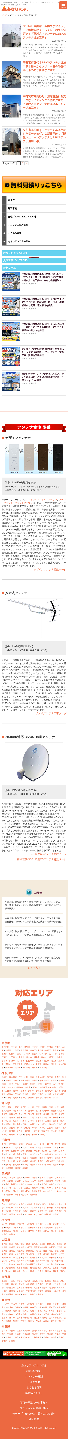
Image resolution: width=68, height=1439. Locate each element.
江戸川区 (43, 1054)
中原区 (18, 1084)
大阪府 (6, 1239)
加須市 (61, 1111)
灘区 (58, 1307)
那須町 (16, 1231)
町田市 (52, 1057)
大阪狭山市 (19, 1254)
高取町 (50, 1334)
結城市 (25, 1195)
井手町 (48, 1284)
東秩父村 (45, 1131)
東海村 (35, 1188)
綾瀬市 (10, 1094)
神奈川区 (13, 1077)
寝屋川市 (43, 1258)
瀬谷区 (35, 1080)
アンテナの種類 (34, 1376)
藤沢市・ (36, 1087)
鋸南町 (25, 1168)
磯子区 (50, 1077)
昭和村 (42, 1208)
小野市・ (18, 1314)
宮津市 (40, 1291)
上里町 (4, 1134)
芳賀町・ (39, 1231)
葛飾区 (35, 1054)
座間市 (57, 1091)
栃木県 (6, 1220)
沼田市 (40, 1211)
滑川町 (19, 1128)
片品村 (52, 1204)
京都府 (6, 1276)
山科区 (48, 1281)
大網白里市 (50, 1161)
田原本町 (26, 1334)
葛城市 (35, 1334)
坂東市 (8, 1191)
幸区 (11, 1084)
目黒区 (8, 1050)
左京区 (56, 1281)
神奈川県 (7, 1073)
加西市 (33, 1311)
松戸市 (25, 1147)
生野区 (52, 1247)
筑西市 (59, 1184)
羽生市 (38, 1114)
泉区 (47, 1080)
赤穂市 (46, 1321)
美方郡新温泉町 (55, 1318)
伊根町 (29, 1288)
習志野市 (15, 1151)
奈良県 (6, 1326)
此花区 (38, 1251)
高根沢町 (32, 1227)
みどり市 (28, 1214)
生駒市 (18, 1334)
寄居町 (12, 1134)
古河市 (57, 1181)
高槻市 (56, 1271)
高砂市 (61, 1321)
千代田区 (5, 1047)
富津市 (33, 1154)
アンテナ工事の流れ (18, 225)
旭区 (22, 1080)
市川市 (57, 1144)
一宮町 (25, 1165)
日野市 (12, 1061)
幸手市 (8, 1124)
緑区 (28, 1080)
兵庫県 (6, 1300)
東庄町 (40, 1161)
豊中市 (25, 1271)
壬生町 (61, 1231)
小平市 (4, 1061)
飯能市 (54, 1111)
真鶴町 (31, 1097)
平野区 (37, 1247)
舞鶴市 (33, 1294)
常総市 (37, 1184)
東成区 (12, 1247)
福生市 (46, 1061)
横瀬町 (12, 1131)
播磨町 (54, 1314)
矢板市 (12, 1234)
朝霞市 (40, 1117)
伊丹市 (10, 1307)
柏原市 (54, 1254)
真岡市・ (47, 1231)
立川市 (61, 1054)
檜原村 (35, 1067)
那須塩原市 (6, 1231)
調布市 (44, 1057)
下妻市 (29, 1184)
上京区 (4, 1281)
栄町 (19, 1161)
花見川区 (13, 1144)
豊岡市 (31, 1321)
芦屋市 (16, 1321)
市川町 (33, 1314)
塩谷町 (16, 1227)
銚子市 (50, 1144)
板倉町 (21, 1204)
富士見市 (39, 1121)
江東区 (57, 1047)
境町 (7, 1184)
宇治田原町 (31, 1291)
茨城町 (19, 1178)
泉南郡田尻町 (35, 1268)
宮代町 (19, 1134)
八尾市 (12, 1261)
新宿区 (27, 1047)
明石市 (61, 1314)
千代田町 (17, 1211)
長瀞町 (27, 1131)
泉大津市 (47, 1268)
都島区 (12, 1251)
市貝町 (12, 1224)
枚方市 (46, 1254)
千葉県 (6, 1140)
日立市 (16, 1191)
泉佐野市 (41, 1264)
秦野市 (16, 1091)
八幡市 (37, 1288)
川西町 (12, 1341)
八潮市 (31, 1121)
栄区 (41, 1080)
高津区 (25, 1084)
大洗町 (50, 1178)
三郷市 (48, 1121)
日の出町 (26, 1067)
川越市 (8, 1111)
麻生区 (48, 1084)
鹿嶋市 (18, 1181)
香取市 (50, 1158)
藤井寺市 (17, 1271)
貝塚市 (33, 1271)
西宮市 (23, 1321)
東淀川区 (20, 1247)
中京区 (19, 1281)
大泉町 (29, 1204)
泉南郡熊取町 (22, 1268)
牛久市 (42, 1178)
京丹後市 (56, 1284)
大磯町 (33, 1094)
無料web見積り (34, 1393)
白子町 (48, 1165)
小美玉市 (58, 1178)
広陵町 (19, 1331)
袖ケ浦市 (58, 1154)
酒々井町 (11, 1161)
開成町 (16, 1097)
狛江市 (54, 1061)
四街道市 (49, 1154)
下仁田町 (34, 1208)
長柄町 (56, 1165)
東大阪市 (30, 1254)
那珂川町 (49, 1227)
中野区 (40, 1050)
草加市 (4, 1117)
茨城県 (6, 1173)
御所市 (27, 1331)
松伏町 (42, 1134)
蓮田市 (56, 1121)
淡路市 (19, 1318)
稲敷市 (35, 1178)
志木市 (48, 1117)
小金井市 (60, 1057)
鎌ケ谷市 (17, 1154)
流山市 (44, 1151)
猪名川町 (28, 1318)
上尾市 (61, 1114)
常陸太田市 (25, 1191)
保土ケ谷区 (40, 1077)
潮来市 (27, 1178)
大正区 (29, 1247)
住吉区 (59, 1244)
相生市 (37, 1318)
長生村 (40, 1165)
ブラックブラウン (24, 503)
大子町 (44, 1184)
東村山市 (20, 1061)
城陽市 (12, 1291)
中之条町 (49, 1211)
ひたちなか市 (49, 1191)
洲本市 (12, 1318)
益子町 (54, 1231)
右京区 (27, 1281)
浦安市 (40, 1154)
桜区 (38, 1107)
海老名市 (49, 1091)
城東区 (35, 1244)
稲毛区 (21, 1144)
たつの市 (5, 1304)
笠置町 (10, 1294)
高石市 (63, 1271)
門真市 (40, 1271)
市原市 (37, 1151)
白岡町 (27, 1134)
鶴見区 (4, 1077)
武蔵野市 (5, 1057)
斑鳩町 (35, 1331)
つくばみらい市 (15, 1188)
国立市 (38, 1061)
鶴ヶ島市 (17, 1124)
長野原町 (58, 1211)
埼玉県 (6, 1103)
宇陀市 (54, 1337)
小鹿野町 (36, 1131)
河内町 (10, 1181)
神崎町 (25, 1161)
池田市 (61, 1254)
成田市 (48, 1147)
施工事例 (12, 208)
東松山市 (13, 1114)
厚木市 (23, 1091)
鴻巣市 (46, 1114)
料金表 (11, 200)
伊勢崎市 (13, 1204)
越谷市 (12, 1117)
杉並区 (48, 1050)
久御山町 (11, 1288)
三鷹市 (14, 1057)
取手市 (50, 1188)
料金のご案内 (34, 1371)
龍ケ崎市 (34, 1195)
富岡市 (33, 1211)
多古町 (33, 1161)
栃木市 (40, 1227)
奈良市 (4, 1331)
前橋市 (19, 1214)
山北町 (8, 1097)
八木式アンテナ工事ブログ (51, 713)
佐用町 (18, 1307)
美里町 (54, 1131)
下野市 (23, 1227)
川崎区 (4, 1084)
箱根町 (23, 1097)
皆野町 (19, 1131)
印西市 (10, 1158)
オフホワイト (32, 499)
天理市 (46, 1337)
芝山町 (8, 1165)
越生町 (12, 1128)
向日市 (61, 1288)
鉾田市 (10, 1195)
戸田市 (25, 1117)
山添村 (4, 1341)
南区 (32, 1077)
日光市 (23, 1231)
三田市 (21, 1304)
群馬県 (6, 1200)
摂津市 (61, 1258)
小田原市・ (44, 1087)
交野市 (4, 1261)
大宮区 (16, 1107)
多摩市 (38, 1064)
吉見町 (50, 1128)
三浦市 (8, 1091)
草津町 (18, 1208)
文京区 (35, 1047)
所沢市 (46, 1111)
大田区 (16, 1050)
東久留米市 (17, 1064)
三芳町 (59, 1124)
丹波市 (56, 1304)
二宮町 (40, 1094)
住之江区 (51, 1244)
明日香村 (43, 1331)
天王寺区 (20, 1251)
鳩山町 (57, 1128)
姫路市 (59, 1311)
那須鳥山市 (59, 1227)
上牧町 (8, 1337)
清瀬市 (8, 1064)
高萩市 (52, 1184)
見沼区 (23, 1107)
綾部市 (25, 1294)
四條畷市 (20, 1264)
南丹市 (44, 1288)
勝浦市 (29, 1151)
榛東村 (50, 1208)
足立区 (27, 1054)
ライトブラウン (49, 499)
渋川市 (25, 1208)
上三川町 (39, 1224)
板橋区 (12, 1054)
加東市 (25, 1311)
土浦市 (27, 1188)
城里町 (21, 1184)
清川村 (56, 1097)
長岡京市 (41, 1294)
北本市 (23, 1121)
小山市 (48, 1224)
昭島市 (37, 1057)
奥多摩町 (43, 1067)
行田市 (31, 1111)
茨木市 (8, 1271)
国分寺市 (30, 1061)
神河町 (44, 1318)
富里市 (25, 1158)
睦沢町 (33, 1165)
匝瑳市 (42, 1158)
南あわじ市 (42, 1311)
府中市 (29, 1057)
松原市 (38, 1254)
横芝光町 (17, 1165)
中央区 (14, 1047)
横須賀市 (11, 1087)
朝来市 (4, 1318)
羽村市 (54, 1064)
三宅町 (57, 1334)
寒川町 (25, 1094)
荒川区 (4, 1054)
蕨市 (19, 1117)
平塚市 (20, 1087)
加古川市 (17, 1311)
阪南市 (48, 1271)
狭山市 (31, 1114)
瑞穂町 (18, 1067)
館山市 (8, 1147)
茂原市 (40, 1147)
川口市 (23, 1111)
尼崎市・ (26, 1314)
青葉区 (54, 1080)
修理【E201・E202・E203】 (22, 216)
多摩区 (33, 1084)
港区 (20, 1047)
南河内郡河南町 (57, 1261)
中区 (26, 1077)
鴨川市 (8, 1154)
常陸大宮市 (36, 1191)
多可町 (52, 1311)
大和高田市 (36, 1337)
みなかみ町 (38, 1214)
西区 (20, 1077)
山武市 (57, 1158)
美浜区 (42, 1144)
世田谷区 (24, 1050)
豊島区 (56, 1050)
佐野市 (8, 1227)
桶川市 (8, 1121)
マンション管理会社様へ (34, 1408)
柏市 (22, 1151)
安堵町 (61, 1337)
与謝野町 (30, 1284)
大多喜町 (9, 1168)
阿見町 (4, 1178)
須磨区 (8, 1311)
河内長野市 (31, 1264)
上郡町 (48, 1304)
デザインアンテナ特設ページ (50, 569)
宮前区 (40, 1084)
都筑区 (61, 1080)
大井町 (56, 1094)
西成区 (59, 1247)
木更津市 (17, 1147)
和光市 (56, 1117)
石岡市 (12, 1178)
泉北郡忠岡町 (53, 1264)
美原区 (4, 1254)
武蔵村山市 (29, 1064)
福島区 (44, 1247)
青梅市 (21, 1057)
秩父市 (38, 1111)
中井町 (48, 1094)
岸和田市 (53, 1258)
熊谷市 (16, 1111)
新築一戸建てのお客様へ (34, 1402)
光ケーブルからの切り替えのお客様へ (34, 1413)
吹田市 (4, 1264)
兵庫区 (25, 1307)
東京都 (6, 1043)
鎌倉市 (28, 1087)
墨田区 (50, 1047)
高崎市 (57, 1208)
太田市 (44, 1204)
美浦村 (59, 1191)
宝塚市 (10, 1314)
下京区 (12, 1281)
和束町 (4, 1291)
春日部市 (22, 1114)
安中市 (4, 1204)
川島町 (42, 1128)
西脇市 (38, 1321)
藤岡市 (12, 1214)
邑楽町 (37, 1204)
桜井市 (52, 1331)
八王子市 (53, 1054)
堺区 (57, 1251)
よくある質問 (14, 233)
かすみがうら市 (29, 1181)
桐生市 (10, 1208)
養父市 (54, 1321)
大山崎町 (20, 1291)
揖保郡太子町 (43, 1314)
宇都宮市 (20, 1224)
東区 (62, 1251)
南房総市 (34, 1158)
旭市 (7, 1151)
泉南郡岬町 (10, 1268)
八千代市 (53, 1151)
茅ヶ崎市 (53, 1087)
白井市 (18, 1158)
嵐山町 (27, 1128)
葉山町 (18, 1094)
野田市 (33, 1147)
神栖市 (40, 1181)
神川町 (61, 1131)
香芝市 (42, 1334)
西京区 (14, 1284)
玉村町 (8, 1211)
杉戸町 (35, 1134)
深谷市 (54, 1114)
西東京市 (9, 1067)
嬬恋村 (25, 1211)
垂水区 (52, 1307)
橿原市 (59, 1331)
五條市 (16, 1337)
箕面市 (56, 1268)
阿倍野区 (30, 1251)
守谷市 (18, 1195)
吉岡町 (56, 1214)
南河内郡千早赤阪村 (25, 1261)
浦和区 (44, 1107)
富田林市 (34, 1258)
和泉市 (12, 1264)
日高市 (25, 1124)
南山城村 (53, 1288)
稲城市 (46, 1064)
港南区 (16, 1080)
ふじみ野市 (42, 1124)
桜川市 (14, 1184)
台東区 (42, 1047)
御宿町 (18, 1168)
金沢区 (57, 1077)
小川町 (35, 1128)
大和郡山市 (25, 1337)
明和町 (48, 1214)
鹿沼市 (56, 1224)
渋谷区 (33, 1050)
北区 (62, 1050)
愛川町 (48, 1097)
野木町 (31, 1231)
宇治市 (21, 1284)
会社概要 (34, 1419)
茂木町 (4, 1234)
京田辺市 (20, 1288)
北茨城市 (49, 1181)
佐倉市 (56, 1147)
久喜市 (16, 1121)
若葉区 (29, 1144)
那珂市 (57, 1188)
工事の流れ (34, 1382)
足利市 (4, 1224)
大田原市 (30, 1224)
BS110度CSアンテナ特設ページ (48, 854)
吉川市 (33, 1124)
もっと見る (34, 967)
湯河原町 (39, 1097)
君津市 (25, 1154)
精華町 (18, 1294)
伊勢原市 (39, 1091)
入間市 (33, 1117)
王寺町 (10, 1334)
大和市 (31, 1091)
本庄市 (4, 1114)
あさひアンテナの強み (19, 241)
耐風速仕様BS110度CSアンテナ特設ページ (41, 859)
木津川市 (56, 1291)
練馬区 (19, 1054)
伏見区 (35, 1281)
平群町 (12, 1331)
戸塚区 (8, 1080)
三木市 (14, 1304)
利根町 (42, 1188)
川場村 (59, 1204)
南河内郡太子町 (42, 1261)
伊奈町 (52, 1124)
